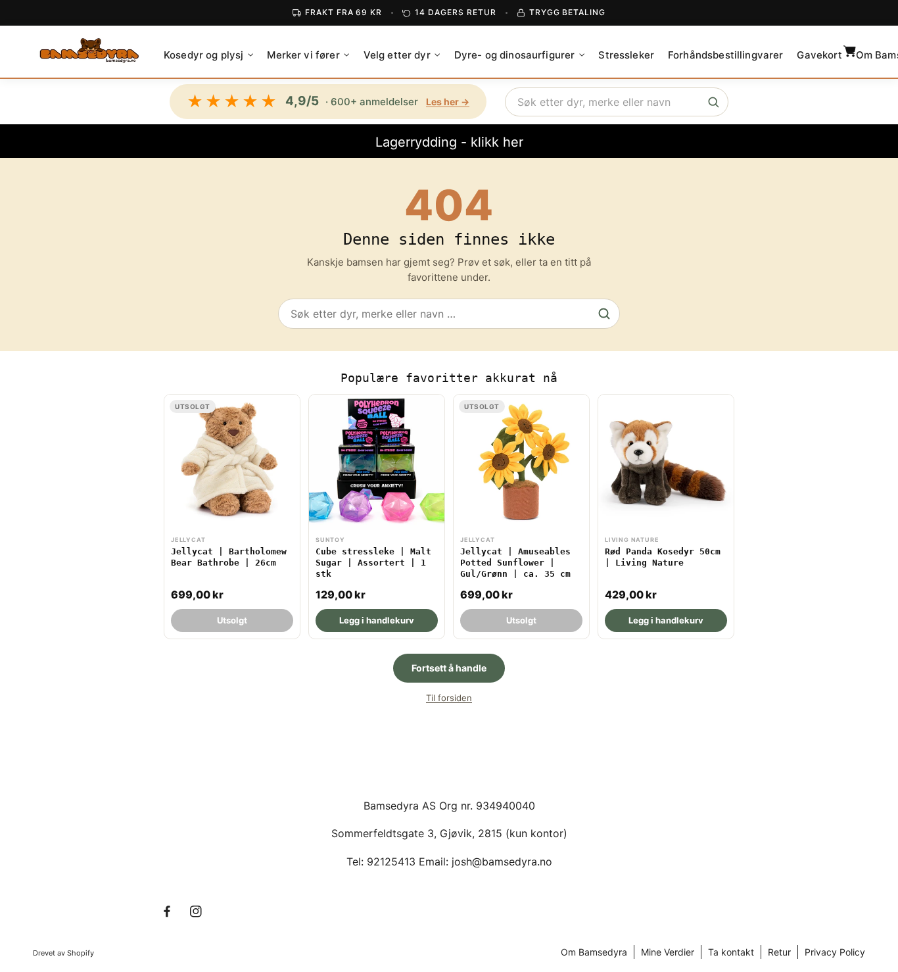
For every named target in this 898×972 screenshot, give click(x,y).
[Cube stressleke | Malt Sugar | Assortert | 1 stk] (376, 517)
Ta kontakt (731, 952)
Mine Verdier (667, 952)
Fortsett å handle (449, 667)
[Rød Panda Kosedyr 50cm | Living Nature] (666, 517)
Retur (779, 952)
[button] (208, 55)
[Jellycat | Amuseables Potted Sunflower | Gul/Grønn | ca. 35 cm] (521, 517)
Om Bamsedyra (594, 952)
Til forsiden (449, 698)
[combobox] (616, 101)
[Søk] (713, 102)
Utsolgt (232, 620)
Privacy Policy (835, 952)
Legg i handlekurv (376, 620)
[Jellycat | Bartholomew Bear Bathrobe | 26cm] (232, 517)
